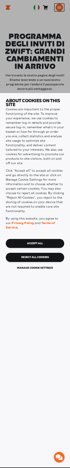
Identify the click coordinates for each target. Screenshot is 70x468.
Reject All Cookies (35, 257)
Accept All (35, 243)
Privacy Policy (23, 223)
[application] (59, 457)
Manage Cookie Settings (35, 268)
